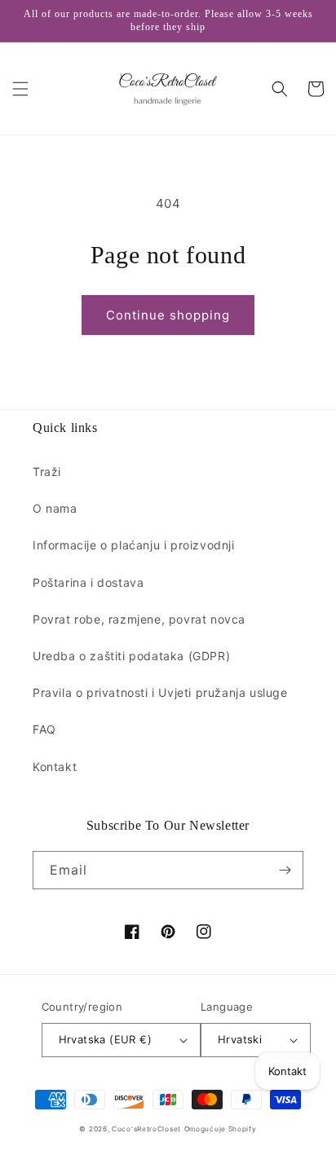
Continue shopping (168, 315)
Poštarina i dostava (88, 582)
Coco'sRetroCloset (146, 1129)
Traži (47, 471)
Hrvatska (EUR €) (105, 1039)
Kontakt (55, 767)
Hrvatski (240, 1039)
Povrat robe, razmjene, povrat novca (139, 619)
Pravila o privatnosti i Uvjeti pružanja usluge (160, 692)
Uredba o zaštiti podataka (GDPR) (131, 656)
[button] (20, 89)
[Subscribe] (285, 870)
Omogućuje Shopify (220, 1129)
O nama (55, 508)
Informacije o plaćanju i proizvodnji (134, 545)
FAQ (44, 729)
